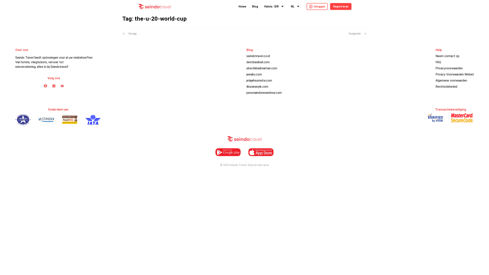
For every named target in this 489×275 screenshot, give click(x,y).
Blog (255, 6)
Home (242, 6)
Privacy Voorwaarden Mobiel (455, 74)
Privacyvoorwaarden (449, 68)
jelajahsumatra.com (259, 80)
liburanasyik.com (257, 86)
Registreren (340, 6)
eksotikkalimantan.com (261, 68)
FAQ (438, 62)
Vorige (132, 33)
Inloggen (319, 6)
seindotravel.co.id (258, 56)
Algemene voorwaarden (451, 80)
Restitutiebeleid (446, 86)
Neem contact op (447, 56)
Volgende (355, 33)
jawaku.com (254, 74)
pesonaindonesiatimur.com (264, 93)
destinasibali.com (258, 62)
